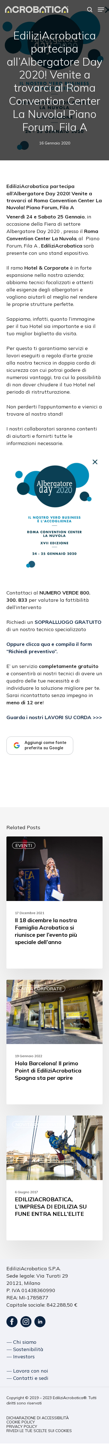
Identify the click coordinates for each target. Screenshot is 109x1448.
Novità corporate (38, 989)
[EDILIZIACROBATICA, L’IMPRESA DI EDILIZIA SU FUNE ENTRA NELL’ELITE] (54, 1178)
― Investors (21, 1356)
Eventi (23, 845)
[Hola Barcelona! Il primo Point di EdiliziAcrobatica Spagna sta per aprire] (54, 1042)
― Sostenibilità (25, 1349)
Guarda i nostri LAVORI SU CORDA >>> (54, 717)
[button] (101, 9)
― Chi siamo (21, 1342)
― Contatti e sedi (27, 1378)
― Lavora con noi (27, 1371)
